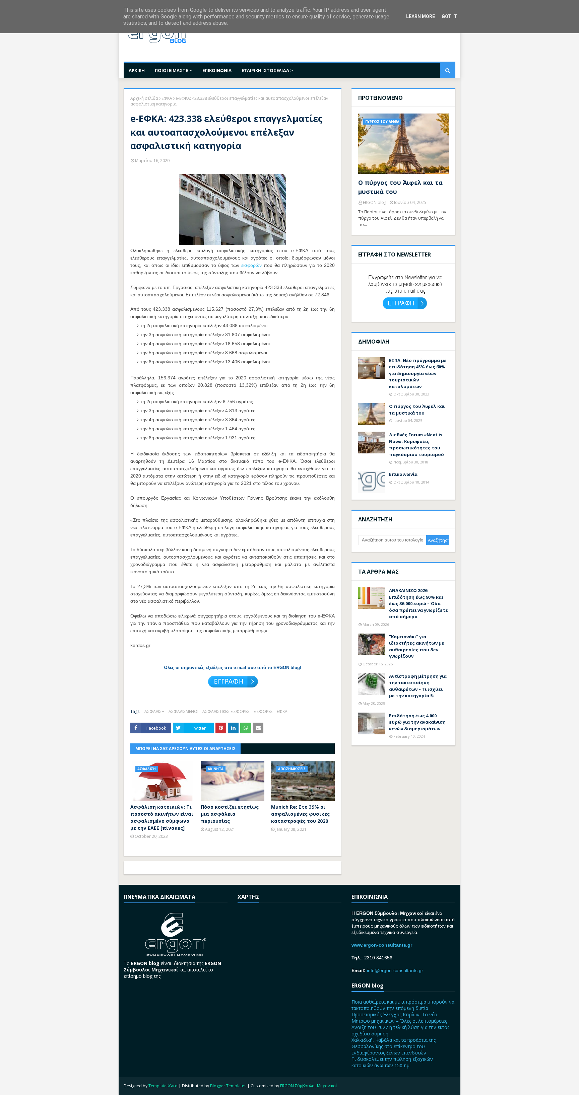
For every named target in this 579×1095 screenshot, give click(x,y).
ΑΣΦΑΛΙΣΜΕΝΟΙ (183, 711)
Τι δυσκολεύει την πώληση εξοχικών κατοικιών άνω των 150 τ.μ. (392, 1062)
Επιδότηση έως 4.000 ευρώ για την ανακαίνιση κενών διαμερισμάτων (417, 722)
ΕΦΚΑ (167, 98)
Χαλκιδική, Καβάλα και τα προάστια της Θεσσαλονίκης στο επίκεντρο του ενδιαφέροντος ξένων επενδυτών (393, 1046)
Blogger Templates (228, 1086)
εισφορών (251, 265)
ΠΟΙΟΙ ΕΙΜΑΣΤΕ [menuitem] (171, 70)
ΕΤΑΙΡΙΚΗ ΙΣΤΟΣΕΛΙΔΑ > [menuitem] (267, 70)
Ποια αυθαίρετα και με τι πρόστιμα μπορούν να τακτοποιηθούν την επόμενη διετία (402, 1005)
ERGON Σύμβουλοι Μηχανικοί (308, 1086)
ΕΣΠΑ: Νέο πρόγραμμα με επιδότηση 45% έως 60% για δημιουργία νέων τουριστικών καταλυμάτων (418, 373)
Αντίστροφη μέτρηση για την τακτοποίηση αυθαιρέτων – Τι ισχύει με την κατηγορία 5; (418, 686)
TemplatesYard (163, 1086)
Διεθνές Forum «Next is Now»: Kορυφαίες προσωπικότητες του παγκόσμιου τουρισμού (416, 444)
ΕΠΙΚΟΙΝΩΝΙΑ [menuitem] (217, 70)
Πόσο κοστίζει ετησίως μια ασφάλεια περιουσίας (230, 814)
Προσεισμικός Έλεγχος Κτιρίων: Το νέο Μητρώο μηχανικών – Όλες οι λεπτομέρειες (399, 1017)
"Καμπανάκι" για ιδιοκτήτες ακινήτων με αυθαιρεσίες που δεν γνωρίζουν (416, 646)
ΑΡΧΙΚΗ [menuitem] (137, 70)
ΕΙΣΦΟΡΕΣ (263, 711)
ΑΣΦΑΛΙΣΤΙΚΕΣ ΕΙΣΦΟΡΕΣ (226, 711)
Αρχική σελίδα (144, 98)
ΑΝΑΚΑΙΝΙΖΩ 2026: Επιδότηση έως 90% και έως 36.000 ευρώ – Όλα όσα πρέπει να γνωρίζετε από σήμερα (418, 603)
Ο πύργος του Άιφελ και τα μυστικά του (400, 187)
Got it (449, 16)
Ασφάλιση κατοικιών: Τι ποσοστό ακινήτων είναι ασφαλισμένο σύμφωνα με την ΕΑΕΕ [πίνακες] (161, 817)
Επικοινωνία (403, 474)
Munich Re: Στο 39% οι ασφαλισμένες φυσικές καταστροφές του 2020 (300, 814)
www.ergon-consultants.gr (381, 945)
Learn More (420, 16)
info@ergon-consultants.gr (395, 970)
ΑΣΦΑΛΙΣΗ (154, 711)
